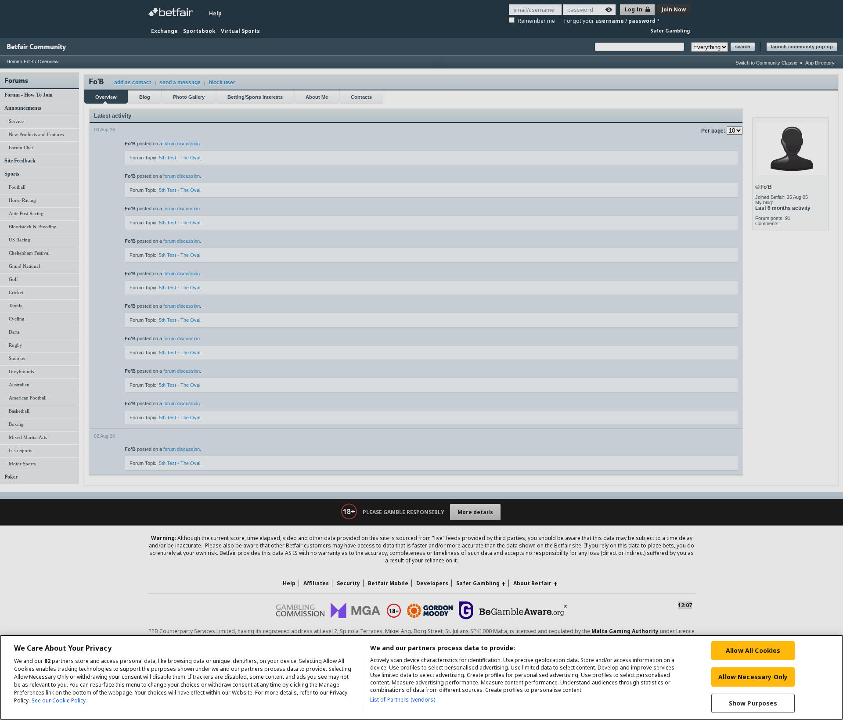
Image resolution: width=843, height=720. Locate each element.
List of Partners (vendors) (402, 699)
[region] (421, 677)
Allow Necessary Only (753, 677)
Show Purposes (753, 703)
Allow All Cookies (753, 650)
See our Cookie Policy (59, 700)
